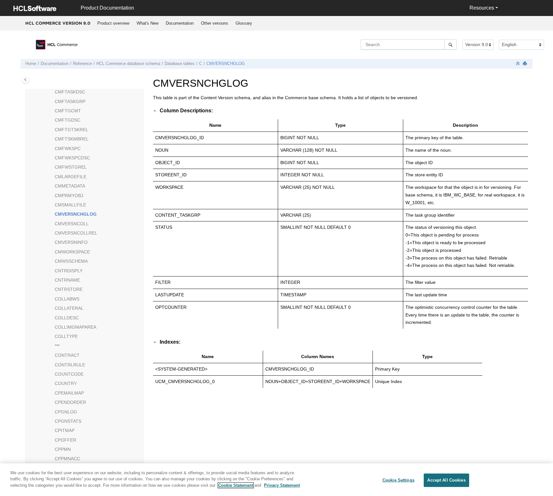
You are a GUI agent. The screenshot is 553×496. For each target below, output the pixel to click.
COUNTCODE (69, 374)
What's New (147, 23)
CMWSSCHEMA (71, 261)
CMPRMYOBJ (69, 195)
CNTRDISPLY (69, 270)
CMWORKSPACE (72, 251)
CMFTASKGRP (70, 101)
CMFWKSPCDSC (72, 157)
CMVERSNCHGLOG (225, 63)
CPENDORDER (70, 402)
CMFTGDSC (67, 120)
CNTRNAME (67, 280)
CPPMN (63, 449)
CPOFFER (65, 440)
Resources (481, 8)
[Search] (450, 44)
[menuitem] (113, 23)
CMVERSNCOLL (72, 223)
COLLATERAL (69, 308)
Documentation (180, 23)
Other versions (214, 23)
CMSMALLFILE (70, 204)
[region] (276, 479)
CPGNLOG (66, 411)
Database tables (179, 63)
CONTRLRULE (70, 364)
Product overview (113, 23)
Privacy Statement (282, 485)
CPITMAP (65, 430)
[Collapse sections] (518, 64)
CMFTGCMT (68, 110)
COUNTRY (66, 383)
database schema (128, 63)
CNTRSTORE (69, 289)
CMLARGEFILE (70, 176)
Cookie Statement (235, 485)
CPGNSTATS (68, 421)
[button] (52, 92)
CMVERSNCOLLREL (76, 233)
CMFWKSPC (68, 148)
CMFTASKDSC (70, 91)
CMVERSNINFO (71, 242)
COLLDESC (67, 317)
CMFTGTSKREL (71, 129)
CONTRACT (67, 355)
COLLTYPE (66, 336)
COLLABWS (67, 298)
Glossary (244, 23)
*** (57, 345)
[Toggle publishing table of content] (25, 79)
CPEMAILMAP (69, 393)
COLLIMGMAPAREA (75, 327)
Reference (82, 63)
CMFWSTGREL (71, 167)
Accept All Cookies (446, 480)
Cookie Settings (398, 480)
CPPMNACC (67, 458)
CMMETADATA (70, 185)
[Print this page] (525, 64)
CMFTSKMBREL (72, 138)
